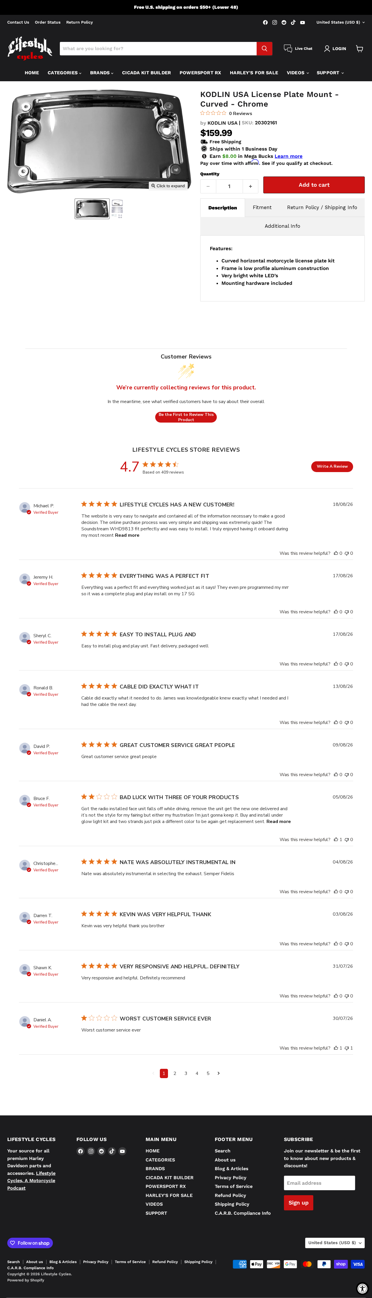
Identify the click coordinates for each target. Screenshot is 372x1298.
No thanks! (259, 778)
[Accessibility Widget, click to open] (362, 1288)
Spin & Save (259, 733)
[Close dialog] (324, 568)
